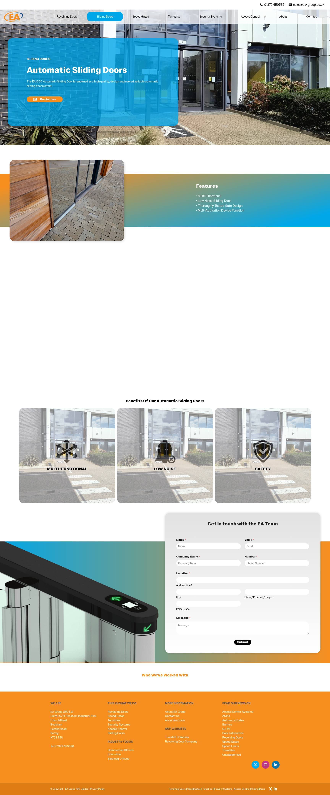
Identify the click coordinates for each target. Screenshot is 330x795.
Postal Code (183, 609)
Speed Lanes (230, 746)
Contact (311, 17)
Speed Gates (140, 17)
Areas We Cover (175, 720)
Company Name (188, 556)
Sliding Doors (104, 17)
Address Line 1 (184, 585)
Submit (242, 642)
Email (249, 539)
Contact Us (172, 716)
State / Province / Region (259, 597)
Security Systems (210, 17)
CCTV (226, 729)
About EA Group (175, 712)
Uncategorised (231, 755)
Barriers (227, 724)
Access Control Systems (237, 712)
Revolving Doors (67, 17)
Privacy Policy (97, 788)
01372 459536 (274, 4)
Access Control (250, 17)
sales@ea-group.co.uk (308, 4)
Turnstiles (174, 17)
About (283, 17)
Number (251, 556)
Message (183, 618)
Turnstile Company (177, 737)
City (178, 597)
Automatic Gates (233, 720)
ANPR (226, 716)
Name (181, 539)
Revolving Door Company (181, 741)
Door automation (232, 733)
